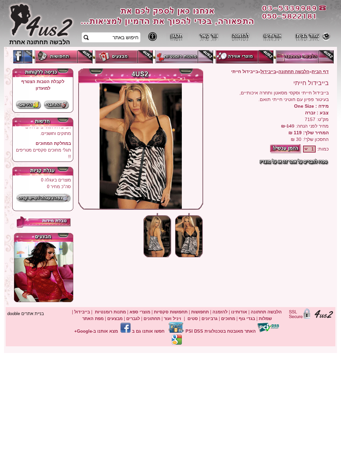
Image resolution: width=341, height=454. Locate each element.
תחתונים (152, 318)
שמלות (265, 318)
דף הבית (320, 71)
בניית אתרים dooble (25, 313)
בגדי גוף (247, 318)
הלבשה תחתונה (293, 71)
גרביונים (209, 318)
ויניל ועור (172, 318)
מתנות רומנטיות (110, 311)
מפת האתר (93, 318)
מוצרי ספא (140, 311)
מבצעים (115, 318)
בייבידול (268, 71)
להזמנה (219, 311)
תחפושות (200, 311)
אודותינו (239, 311)
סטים (192, 318)
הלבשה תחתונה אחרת (39, 42)
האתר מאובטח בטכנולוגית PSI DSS (220, 331)
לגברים (133, 318)
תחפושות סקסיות (170, 311)
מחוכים (228, 318)
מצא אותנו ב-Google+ (96, 331)
